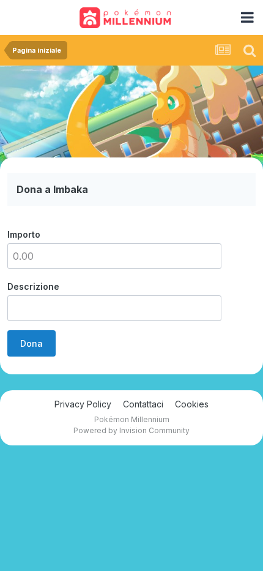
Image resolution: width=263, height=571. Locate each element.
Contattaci (143, 404)
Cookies (192, 404)
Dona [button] (31, 343)
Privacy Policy (82, 404)
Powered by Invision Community (131, 430)
